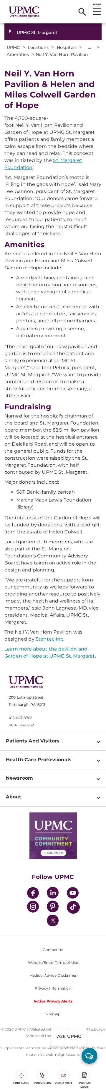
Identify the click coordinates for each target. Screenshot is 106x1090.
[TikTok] (73, 907)
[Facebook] (33, 894)
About (13, 797)
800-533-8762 (21, 725)
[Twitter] (53, 920)
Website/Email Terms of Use (53, 962)
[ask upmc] (89, 1056)
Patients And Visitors (32, 741)
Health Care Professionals (39, 759)
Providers (42, 1082)
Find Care (21, 1082)
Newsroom (19, 778)
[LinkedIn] (53, 894)
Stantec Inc (49, 639)
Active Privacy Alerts (53, 1001)
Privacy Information (53, 988)
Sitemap (53, 1014)
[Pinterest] (53, 907)
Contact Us (53, 949)
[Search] (82, 11)
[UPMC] (24, 11)
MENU (96, 4)
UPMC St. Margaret (37, 32)
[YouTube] (73, 894)
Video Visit (63, 1082)
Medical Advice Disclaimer (53, 975)
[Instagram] (33, 907)
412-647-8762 (20, 718)
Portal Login (85, 1084)
